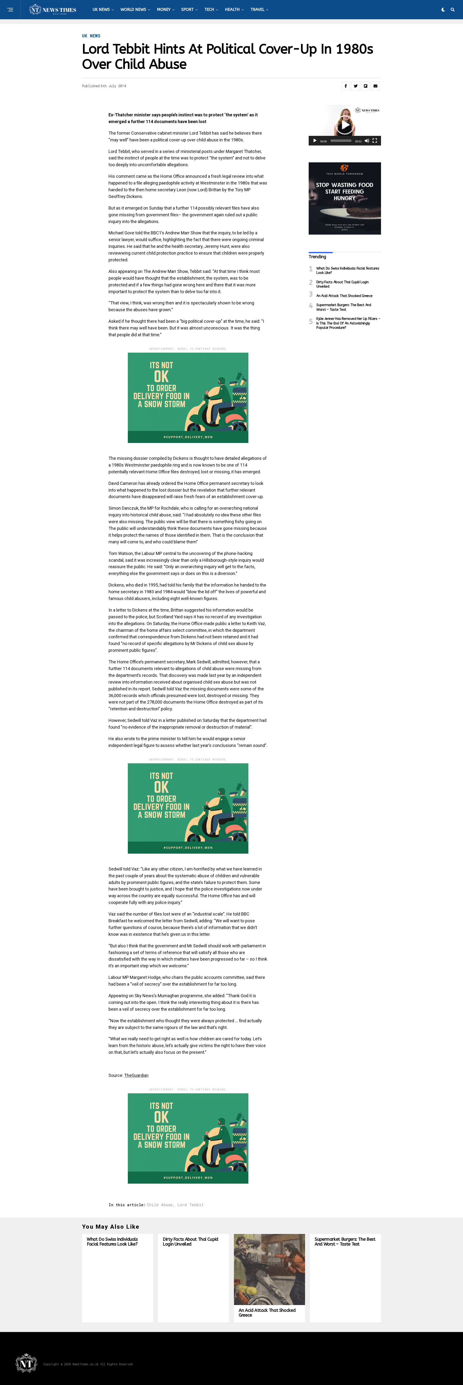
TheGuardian (136, 1075)
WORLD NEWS (133, 9)
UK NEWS (101, 9)
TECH (209, 9)
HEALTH (232, 9)
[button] (344, 125)
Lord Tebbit (190, 1205)
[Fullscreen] (374, 140)
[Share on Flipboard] (365, 86)
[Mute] (367, 140)
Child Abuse (160, 1205)
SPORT (187, 9)
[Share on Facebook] (345, 86)
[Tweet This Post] (355, 86)
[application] (345, 125)
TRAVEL (257, 9)
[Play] (315, 140)
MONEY (163, 9)
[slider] (341, 140)
